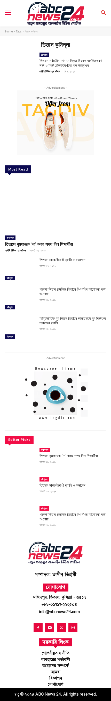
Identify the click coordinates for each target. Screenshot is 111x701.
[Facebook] (38, 627)
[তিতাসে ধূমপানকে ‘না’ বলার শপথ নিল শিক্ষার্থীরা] (55, 205)
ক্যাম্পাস (10, 237)
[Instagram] (72, 627)
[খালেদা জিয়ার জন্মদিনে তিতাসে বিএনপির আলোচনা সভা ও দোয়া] (20, 299)
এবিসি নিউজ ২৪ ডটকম (15, 250)
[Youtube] (49, 627)
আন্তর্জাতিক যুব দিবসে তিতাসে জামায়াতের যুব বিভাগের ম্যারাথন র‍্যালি (72, 320)
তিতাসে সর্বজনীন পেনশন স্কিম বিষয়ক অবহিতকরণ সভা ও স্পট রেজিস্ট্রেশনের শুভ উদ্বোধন (70, 63)
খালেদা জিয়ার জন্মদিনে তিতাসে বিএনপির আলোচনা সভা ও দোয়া (72, 291)
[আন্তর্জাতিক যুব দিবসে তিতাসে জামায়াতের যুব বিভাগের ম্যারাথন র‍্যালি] (20, 328)
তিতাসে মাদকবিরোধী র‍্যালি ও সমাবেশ (62, 259)
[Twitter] (61, 627)
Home (9, 31)
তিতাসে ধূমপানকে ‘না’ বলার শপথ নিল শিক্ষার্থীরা (39, 244)
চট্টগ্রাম (10, 278)
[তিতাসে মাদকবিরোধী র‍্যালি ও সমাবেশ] (20, 270)
